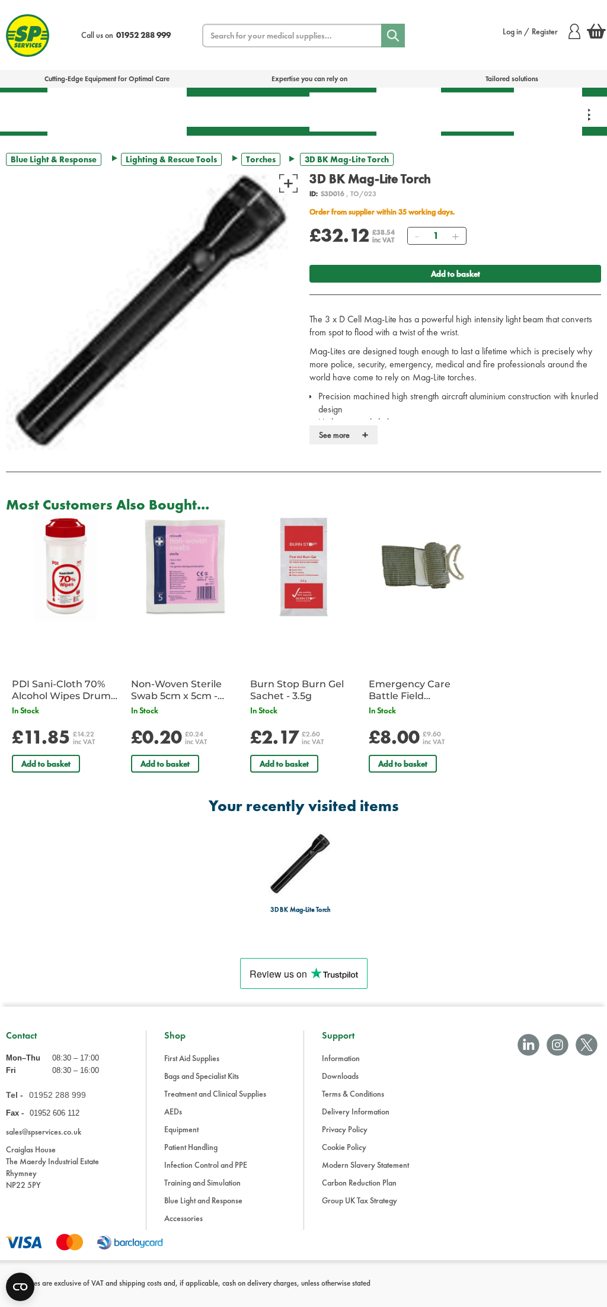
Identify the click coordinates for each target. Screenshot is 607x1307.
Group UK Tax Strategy (359, 1200)
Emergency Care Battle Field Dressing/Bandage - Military (417, 690)
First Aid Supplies (191, 1058)
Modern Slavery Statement (365, 1164)
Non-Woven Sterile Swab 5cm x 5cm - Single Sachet (176, 690)
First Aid (23, 111)
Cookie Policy (344, 1147)
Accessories (183, 1218)
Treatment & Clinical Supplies (151, 111)
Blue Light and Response (203, 1200)
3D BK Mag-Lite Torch (300, 909)
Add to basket (455, 273)
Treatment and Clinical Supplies (215, 1093)
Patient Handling (343, 111)
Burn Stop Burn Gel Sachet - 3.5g (297, 689)
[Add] (455, 236)
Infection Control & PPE (409, 111)
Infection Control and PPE (205, 1164)
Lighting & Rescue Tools (171, 159)
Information (341, 1058)
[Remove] (417, 236)
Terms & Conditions (353, 1093)
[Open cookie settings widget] (20, 1287)
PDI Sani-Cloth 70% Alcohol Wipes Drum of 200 (61, 690)
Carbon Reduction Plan (359, 1182)
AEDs (212, 111)
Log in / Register (530, 31)
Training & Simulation (477, 111)
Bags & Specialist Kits (81, 111)
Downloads (340, 1076)
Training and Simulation (202, 1182)
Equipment (273, 111)
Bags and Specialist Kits (201, 1076)
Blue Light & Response (548, 111)
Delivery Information (355, 1111)
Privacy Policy (345, 1129)
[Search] (393, 35)
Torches (261, 159)
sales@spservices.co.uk (43, 1131)
